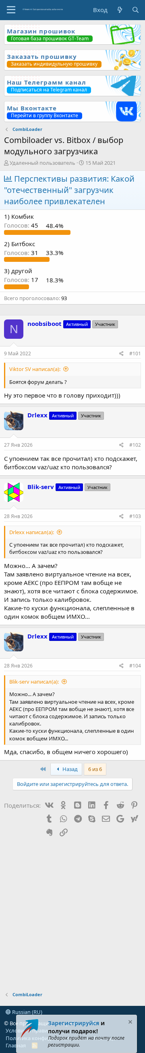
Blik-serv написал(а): (34, 681)
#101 (135, 353)
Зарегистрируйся (73, 1023)
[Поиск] (135, 9)
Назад (69, 769)
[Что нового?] (119, 9)
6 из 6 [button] (95, 769)
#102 (135, 445)
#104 (135, 665)
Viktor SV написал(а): (34, 369)
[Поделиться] (121, 354)
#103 (135, 516)
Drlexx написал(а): (31, 532)
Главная (16, 1045)
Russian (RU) (26, 1012)
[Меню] (11, 10)
